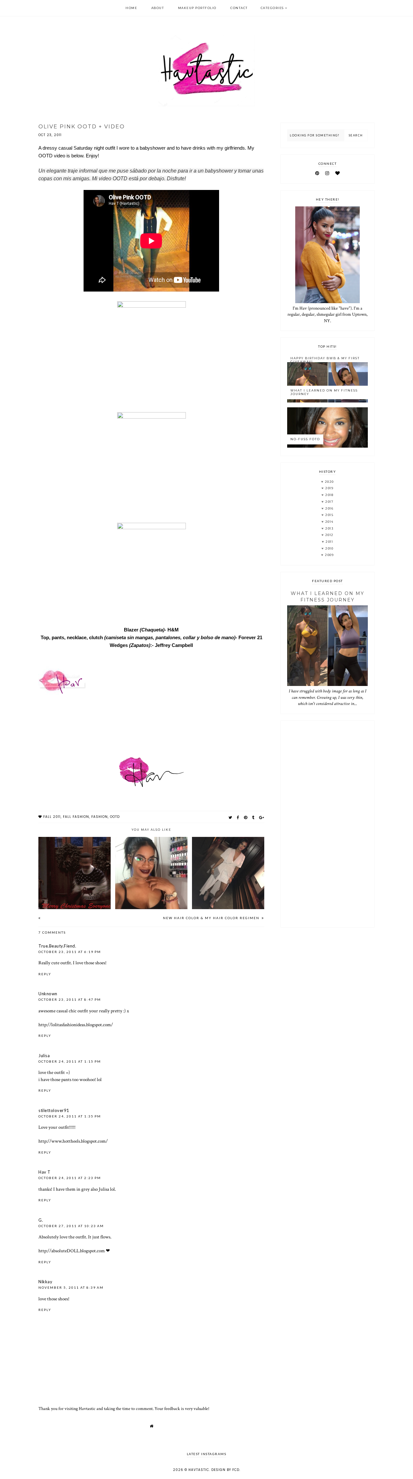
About (157, 8)
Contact (239, 8)
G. (40, 1220)
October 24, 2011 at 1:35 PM (69, 1116)
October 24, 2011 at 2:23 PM (69, 1178)
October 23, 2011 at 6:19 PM (69, 952)
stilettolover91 (53, 1110)
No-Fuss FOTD (305, 439)
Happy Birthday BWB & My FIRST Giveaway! (325, 359)
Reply (44, 974)
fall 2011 (52, 816)
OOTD (115, 816)
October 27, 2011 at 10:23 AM (71, 1226)
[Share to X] (230, 817)
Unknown (47, 993)
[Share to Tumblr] (253, 817)
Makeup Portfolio (197, 8)
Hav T (44, 1172)
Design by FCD (225, 1469)
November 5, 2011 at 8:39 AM (71, 1287)
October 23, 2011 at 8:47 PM (69, 999)
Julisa (44, 1055)
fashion (99, 816)
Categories (272, 8)
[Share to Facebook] (238, 817)
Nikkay (45, 1281)
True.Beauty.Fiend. (57, 945)
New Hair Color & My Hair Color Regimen (212, 918)
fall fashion (76, 816)
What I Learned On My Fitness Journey (324, 392)
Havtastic (198, 1469)
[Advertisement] (327, 824)
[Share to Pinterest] (245, 817)
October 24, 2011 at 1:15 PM (69, 1061)
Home (131, 8)
